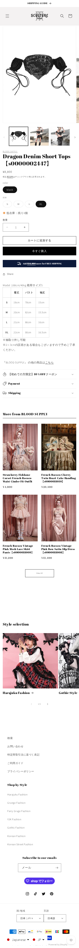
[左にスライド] (4, 137)
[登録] (57, 867)
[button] (7, 16)
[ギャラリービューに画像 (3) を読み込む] (60, 136)
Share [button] (10, 274)
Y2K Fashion (14, 819)
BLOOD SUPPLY (10, 151)
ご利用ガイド (15, 763)
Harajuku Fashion (16, 693)
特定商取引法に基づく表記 (23, 754)
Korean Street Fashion (20, 844)
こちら (49, 362)
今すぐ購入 (39, 251)
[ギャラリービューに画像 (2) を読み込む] (39, 136)
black (10, 189)
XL (41, 204)
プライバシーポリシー (20, 771)
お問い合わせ (15, 746)
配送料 (10, 177)
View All (39, 573)
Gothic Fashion (15, 827)
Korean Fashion (16, 836)
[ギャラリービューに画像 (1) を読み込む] (18, 136)
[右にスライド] (75, 137)
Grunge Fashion (16, 802)
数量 (5, 220)
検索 (10, 738)
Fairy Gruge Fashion (18, 811)
